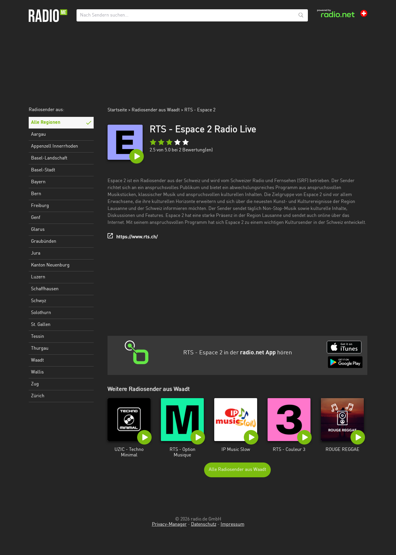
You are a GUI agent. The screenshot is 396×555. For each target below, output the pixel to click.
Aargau (38, 134)
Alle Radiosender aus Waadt (237, 469)
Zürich (37, 396)
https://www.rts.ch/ (137, 237)
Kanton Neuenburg (50, 265)
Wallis (37, 372)
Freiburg (40, 206)
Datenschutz (203, 524)
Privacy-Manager (169, 524)
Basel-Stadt (43, 170)
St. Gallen (40, 324)
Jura (35, 253)
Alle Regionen (45, 122)
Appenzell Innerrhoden (54, 146)
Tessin (37, 336)
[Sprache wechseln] (363, 13)
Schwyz (38, 301)
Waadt (37, 360)
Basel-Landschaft (49, 158)
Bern (36, 194)
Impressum (232, 524)
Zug (35, 384)
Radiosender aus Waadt (156, 110)
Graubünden (43, 241)
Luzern (38, 277)
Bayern (38, 182)
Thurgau (39, 348)
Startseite (117, 110)
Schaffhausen (45, 289)
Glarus (38, 229)
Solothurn (41, 313)
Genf (35, 217)
